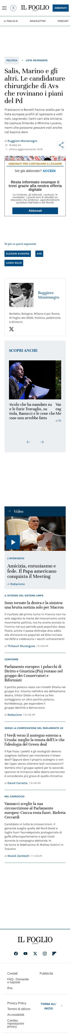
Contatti (12, 973)
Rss (10, 988)
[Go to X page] (35, 953)
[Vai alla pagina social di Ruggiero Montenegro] (11, 329)
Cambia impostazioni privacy (15, 1023)
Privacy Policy (16, 1003)
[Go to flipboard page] (54, 953)
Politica (11, 60)
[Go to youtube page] (25, 953)
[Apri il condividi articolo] (61, 145)
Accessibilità (15, 1014)
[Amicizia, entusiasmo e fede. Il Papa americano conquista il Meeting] (35, 533)
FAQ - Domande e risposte (18, 981)
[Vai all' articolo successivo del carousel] (42, 442)
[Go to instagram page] (45, 953)
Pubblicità (46, 973)
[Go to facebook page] (16, 953)
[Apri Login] (13, 8)
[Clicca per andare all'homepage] (35, 940)
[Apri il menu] (4, 8)
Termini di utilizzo (18, 1009)
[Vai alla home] (35, 8)
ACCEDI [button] (49, 171)
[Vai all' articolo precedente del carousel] (28, 442)
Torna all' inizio (48, 1006)
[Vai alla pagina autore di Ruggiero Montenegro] (21, 295)
